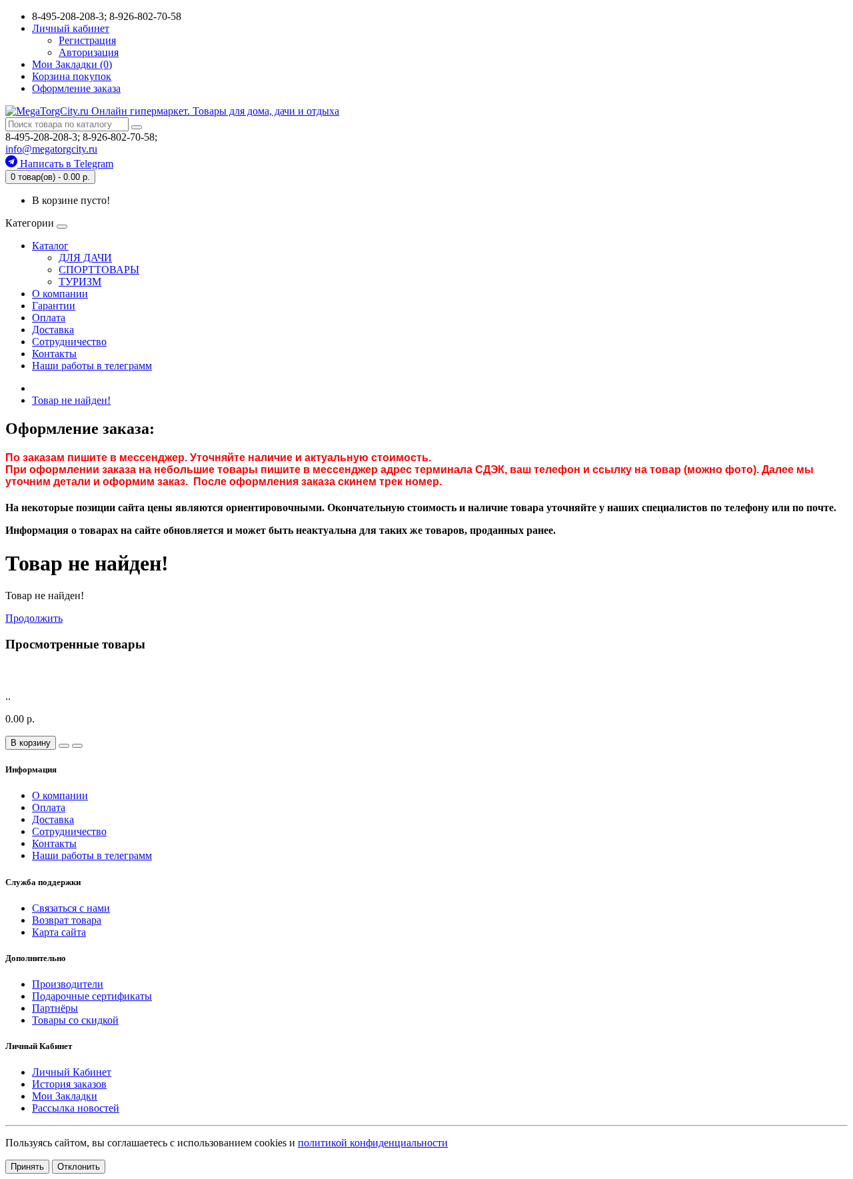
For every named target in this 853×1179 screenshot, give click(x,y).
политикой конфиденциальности (373, 1142)
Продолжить (34, 618)
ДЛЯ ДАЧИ (85, 257)
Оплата (48, 317)
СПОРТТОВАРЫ (99, 269)
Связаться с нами (71, 908)
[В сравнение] (77, 746)
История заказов (69, 1084)
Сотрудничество (69, 341)
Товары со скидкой (75, 1020)
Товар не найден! (71, 400)
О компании (60, 293)
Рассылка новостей (75, 1108)
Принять (27, 1167)
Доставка (53, 329)
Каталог (50, 245)
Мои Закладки (64, 1096)
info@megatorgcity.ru (51, 149)
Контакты (54, 353)
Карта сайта (59, 932)
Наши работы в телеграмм (92, 365)
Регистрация (87, 40)
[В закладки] (64, 746)
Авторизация (89, 52)
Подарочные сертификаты (92, 996)
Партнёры (55, 1008)
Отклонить (78, 1167)
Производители (67, 984)
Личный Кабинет (71, 1072)
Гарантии (53, 305)
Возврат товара (66, 920)
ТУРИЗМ (80, 281)
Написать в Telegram (65, 163)
